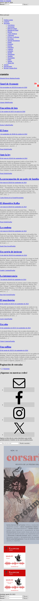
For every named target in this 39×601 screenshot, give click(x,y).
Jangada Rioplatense (14, 40)
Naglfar (10, 52)
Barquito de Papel (13, 30)
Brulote (10, 32)
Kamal (10, 42)
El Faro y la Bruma (13, 37)
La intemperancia (8, 276)
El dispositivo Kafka (10, 203)
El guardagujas (7, 300)
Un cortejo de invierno (11, 251)
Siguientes (6, 369)
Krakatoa (10, 44)
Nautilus (10, 56)
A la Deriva (11, 25)
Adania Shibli (4, 102)
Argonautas (11, 27)
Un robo (4, 324)
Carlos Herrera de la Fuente (8, 198)
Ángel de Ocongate (9, 84)
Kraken (10, 46)
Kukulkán (11, 47)
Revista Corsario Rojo (10, 68)
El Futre (4, 130)
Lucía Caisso (4, 319)
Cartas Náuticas (12, 33)
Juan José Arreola (5, 294)
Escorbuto (11, 39)
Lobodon (10, 51)
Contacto (6, 21)
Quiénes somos (8, 20)
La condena (5, 227)
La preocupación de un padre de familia (19, 179)
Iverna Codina (4, 125)
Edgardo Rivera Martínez (7, 78)
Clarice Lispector (5, 341)
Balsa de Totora (12, 28)
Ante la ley (5, 154)
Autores (6, 65)
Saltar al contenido (5, 1)
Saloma (10, 61)
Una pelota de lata (9, 108)
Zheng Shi (11, 63)
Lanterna (10, 49)
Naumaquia (11, 54)
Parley (9, 59)
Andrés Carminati (5, 270)
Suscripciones (8, 66)
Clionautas (11, 35)
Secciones (7, 23)
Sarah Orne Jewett (5, 246)
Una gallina (5, 347)
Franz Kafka (3, 149)
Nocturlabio (11, 58)
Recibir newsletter (25, 443)
